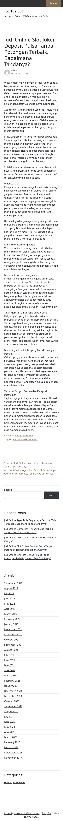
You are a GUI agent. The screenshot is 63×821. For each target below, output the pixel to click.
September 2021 (13, 644)
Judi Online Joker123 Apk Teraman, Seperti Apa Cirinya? (30, 539)
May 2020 (9, 726)
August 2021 (11, 649)
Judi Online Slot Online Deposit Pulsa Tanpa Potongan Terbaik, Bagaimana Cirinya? (28, 548)
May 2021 (9, 665)
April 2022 (9, 608)
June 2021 (9, 660)
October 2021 (11, 639)
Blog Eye (46, 813)
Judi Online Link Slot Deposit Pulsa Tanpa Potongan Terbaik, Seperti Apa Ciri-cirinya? (27, 556)
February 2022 (12, 619)
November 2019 (13, 757)
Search (8, 489)
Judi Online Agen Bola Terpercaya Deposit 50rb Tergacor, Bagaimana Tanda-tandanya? (30, 522)
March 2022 (10, 614)
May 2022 (9, 603)
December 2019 (13, 752)
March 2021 (10, 675)
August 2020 (11, 711)
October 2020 (11, 701)
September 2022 (13, 583)
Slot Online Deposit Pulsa (25, 439)
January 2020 (11, 747)
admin (14, 70)
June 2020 (9, 721)
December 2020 (13, 691)
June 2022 (9, 598)
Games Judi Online (24, 435)
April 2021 (9, 670)
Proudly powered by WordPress (22, 813)
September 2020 (13, 706)
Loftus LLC (14, 11)
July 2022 (9, 593)
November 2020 (13, 696)
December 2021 (13, 629)
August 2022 (11, 588)
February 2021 (12, 680)
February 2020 (12, 742)
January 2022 (11, 624)
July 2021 (9, 655)
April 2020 (9, 732)
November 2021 (13, 634)
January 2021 (11, 685)
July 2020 (9, 716)
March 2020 (10, 737)
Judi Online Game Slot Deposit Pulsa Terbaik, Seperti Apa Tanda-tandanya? (28, 530)
